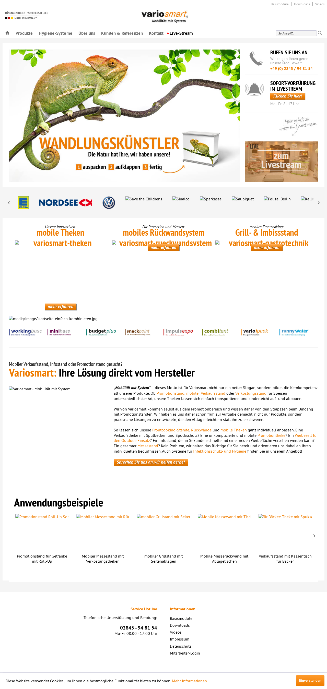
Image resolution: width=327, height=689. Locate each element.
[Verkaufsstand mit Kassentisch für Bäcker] (285, 532)
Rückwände (201, 429)
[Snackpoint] (144, 332)
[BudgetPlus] (105, 332)
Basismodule (280, 4)
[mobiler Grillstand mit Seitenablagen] (163, 532)
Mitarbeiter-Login (185, 653)
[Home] (7, 33)
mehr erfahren (60, 306)
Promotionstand (170, 393)
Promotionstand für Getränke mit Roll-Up (42, 558)
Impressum (179, 639)
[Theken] (60, 272)
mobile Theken (233, 429)
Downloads (302, 4)
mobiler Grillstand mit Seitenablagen (163, 558)
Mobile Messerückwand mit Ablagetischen (224, 558)
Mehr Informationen (189, 680)
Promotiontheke (271, 435)
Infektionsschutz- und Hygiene (219, 451)
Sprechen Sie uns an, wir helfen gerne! (151, 462)
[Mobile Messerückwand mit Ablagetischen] (224, 532)
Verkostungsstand (250, 393)
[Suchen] (319, 33)
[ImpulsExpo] (183, 332)
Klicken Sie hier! (287, 96)
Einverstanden (310, 680)
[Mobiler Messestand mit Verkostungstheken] (102, 532)
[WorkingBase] (28, 332)
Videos (319, 4)
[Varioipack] (260, 332)
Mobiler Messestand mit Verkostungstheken (103, 558)
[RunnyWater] (298, 332)
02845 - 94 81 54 (138, 628)
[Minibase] (67, 332)
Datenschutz (180, 646)
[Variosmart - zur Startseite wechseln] (53, 15)
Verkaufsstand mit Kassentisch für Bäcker (285, 558)
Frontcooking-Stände (170, 429)
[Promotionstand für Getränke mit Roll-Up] (41, 532)
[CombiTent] (221, 332)
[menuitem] (7, 33)
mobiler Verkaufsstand (205, 393)
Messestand (147, 445)
